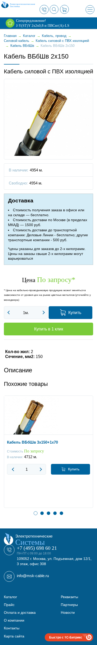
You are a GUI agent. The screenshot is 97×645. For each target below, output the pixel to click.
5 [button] (61, 513)
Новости (68, 612)
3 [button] (48, 513)
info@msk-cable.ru (33, 575)
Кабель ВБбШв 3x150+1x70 (32, 442)
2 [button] (42, 513)
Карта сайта (14, 636)
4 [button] (55, 513)
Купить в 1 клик (48, 329)
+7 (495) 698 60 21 (37, 548)
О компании (14, 620)
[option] (48, 455)
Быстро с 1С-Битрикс (65, 637)
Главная (10, 36)
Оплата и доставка (20, 612)
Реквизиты (69, 597)
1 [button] (35, 513)
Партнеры (69, 605)
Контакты (11, 628)
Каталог (10, 597)
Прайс (9, 605)
